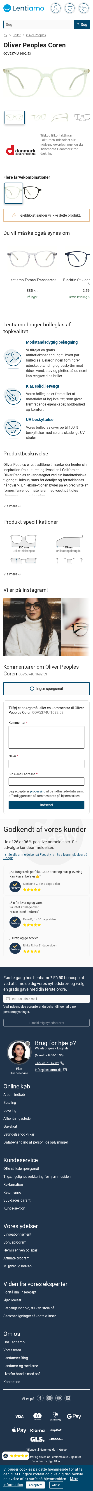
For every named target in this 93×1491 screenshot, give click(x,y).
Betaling (9, 1102)
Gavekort (10, 1126)
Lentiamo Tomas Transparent (32, 280)
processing (37, 791)
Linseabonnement (17, 1234)
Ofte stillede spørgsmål (21, 1168)
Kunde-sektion (14, 1207)
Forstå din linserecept (19, 1292)
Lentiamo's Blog (15, 1357)
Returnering (12, 1192)
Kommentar (18, 722)
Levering (9, 1110)
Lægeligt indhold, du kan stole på (28, 1307)
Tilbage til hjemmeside (40, 1449)
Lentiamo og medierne (20, 1365)
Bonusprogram (14, 1242)
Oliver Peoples (36, 35)
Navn (13, 756)
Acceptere (35, 1485)
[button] (15, 117)
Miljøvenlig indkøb (17, 1266)
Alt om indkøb (14, 1094)
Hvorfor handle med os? (21, 1373)
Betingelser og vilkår (18, 1134)
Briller (17, 35)
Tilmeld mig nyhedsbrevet (46, 1022)
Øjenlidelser (12, 1300)
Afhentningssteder (17, 1118)
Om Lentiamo (13, 1341)
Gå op (63, 1449)
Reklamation (13, 1184)
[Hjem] (5, 35)
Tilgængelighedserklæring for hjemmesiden (36, 1176)
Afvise (56, 1485)
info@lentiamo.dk (48, 1069)
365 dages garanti (17, 1200)
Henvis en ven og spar (20, 1250)
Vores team (12, 1349)
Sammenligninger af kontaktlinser (29, 1315)
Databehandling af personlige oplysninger (35, 1142)
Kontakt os (11, 1381)
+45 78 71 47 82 (47, 1063)
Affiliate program (16, 1258)
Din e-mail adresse (23, 774)
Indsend (46, 804)
